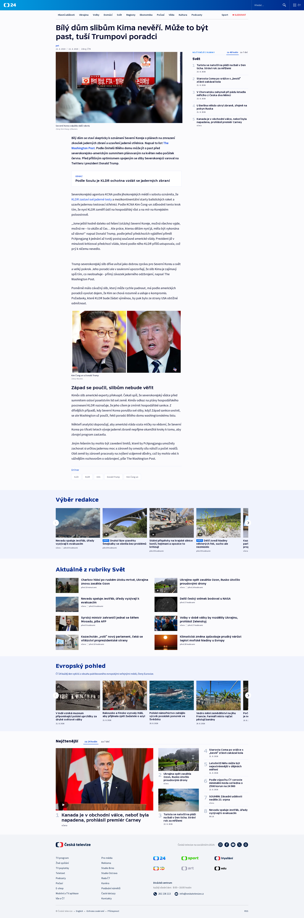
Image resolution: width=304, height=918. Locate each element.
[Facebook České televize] (226, 844)
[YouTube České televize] (233, 844)
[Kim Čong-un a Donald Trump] (126, 342)
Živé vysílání (62, 862)
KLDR (87, 476)
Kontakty (106, 898)
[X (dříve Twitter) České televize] (239, 844)
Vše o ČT (60, 898)
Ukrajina (84, 14)
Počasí (160, 14)
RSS (246, 911)
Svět (119, 14)
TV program (62, 857)
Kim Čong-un (132, 476)
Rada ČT (105, 878)
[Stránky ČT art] (187, 868)
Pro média (106, 857)
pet (57, 45)
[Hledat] (284, 5)
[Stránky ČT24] (159, 858)
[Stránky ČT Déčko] (159, 868)
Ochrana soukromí (95, 911)
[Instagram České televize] (220, 844)
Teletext (60, 873)
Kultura (183, 14)
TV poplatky (62, 868)
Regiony (130, 14)
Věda (171, 14)
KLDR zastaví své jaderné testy (91, 199)
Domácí (108, 14)
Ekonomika (146, 14)
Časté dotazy (108, 893)
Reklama (106, 862)
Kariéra (105, 883)
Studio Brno (107, 868)
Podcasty (197, 14)
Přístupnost (113, 911)
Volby (96, 14)
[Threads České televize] (245, 844)
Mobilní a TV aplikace (67, 893)
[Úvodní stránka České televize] (73, 844)
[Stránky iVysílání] (224, 858)
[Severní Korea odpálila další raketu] (119, 87)
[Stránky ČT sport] (190, 858)
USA (98, 476)
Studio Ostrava (109, 873)
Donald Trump (113, 476)
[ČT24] (10, 5)
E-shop (59, 888)
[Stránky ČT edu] (220, 868)
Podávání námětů (110, 888)
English (79, 911)
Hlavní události (66, 14)
